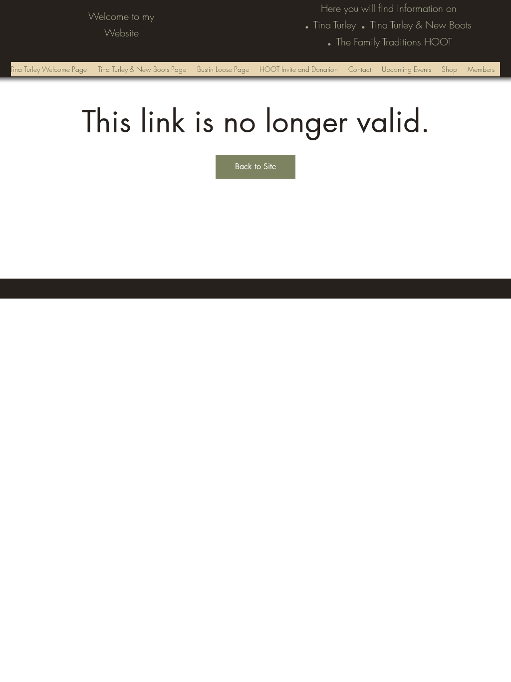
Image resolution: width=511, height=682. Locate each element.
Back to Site (255, 166)
